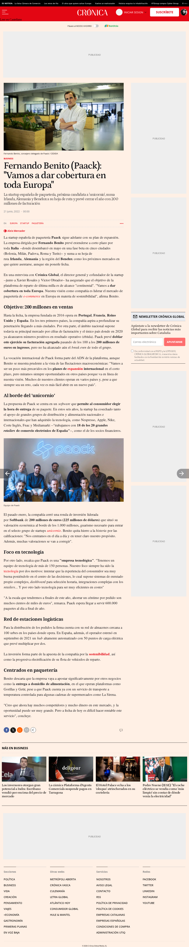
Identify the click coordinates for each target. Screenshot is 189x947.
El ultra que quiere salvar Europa (76, 3)
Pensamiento (13, 903)
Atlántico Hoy (60, 903)
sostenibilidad (99, 653)
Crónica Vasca (60, 885)
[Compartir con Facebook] (6, 730)
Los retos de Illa (51, 3)
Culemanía (57, 891)
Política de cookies (109, 909)
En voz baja (12, 932)
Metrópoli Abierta (63, 879)
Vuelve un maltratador (105, 3)
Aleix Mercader (16, 230)
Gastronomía (13, 920)
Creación (10, 897)
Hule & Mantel (60, 914)
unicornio (54, 530)
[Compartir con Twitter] (13, 730)
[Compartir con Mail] (26, 730)
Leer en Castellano (11, 19)
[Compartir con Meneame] (20, 730)
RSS (98, 897)
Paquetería (38, 223)
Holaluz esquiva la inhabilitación (133, 3)
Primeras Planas (15, 926)
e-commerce (31, 296)
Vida (7, 891)
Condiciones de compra (113, 926)
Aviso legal (104, 885)
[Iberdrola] (111, 26)
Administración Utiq (110, 932)
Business (8, 158)
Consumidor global (64, 909)
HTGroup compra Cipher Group (164, 3)
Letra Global (59, 897)
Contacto (103, 891)
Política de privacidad (112, 903)
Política (9, 879)
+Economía (11, 914)
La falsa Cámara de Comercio (27, 3)
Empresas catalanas (110, 914)
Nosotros (103, 879)
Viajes (7, 909)
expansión (75, 368)
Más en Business (15, 748)
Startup (24, 223)
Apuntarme (174, 342)
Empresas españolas (110, 920)
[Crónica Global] (94, 12)
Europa (14, 223)
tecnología (11, 571)
